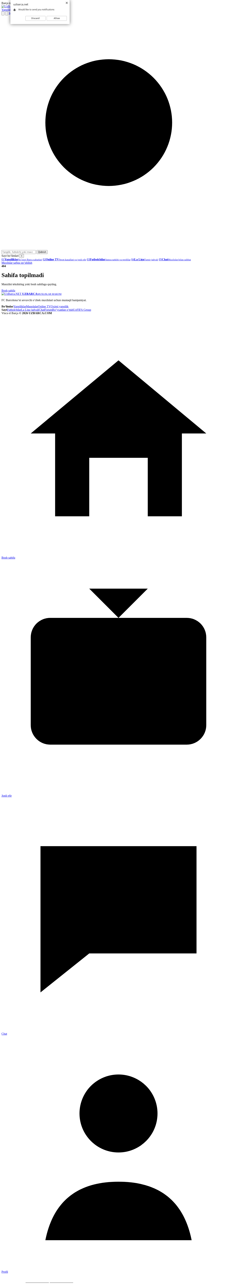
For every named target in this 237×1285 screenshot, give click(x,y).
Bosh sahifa (8, 290)
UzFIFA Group (82, 309)
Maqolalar (32, 306)
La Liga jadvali (30, 309)
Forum (48, 309)
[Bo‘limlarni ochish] (6, 13)
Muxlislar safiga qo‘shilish (16, 262)
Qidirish (42, 252)
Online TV (44, 306)
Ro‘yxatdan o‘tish (62, 309)
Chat (41, 309)
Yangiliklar (7, 9)
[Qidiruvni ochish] (2, 13)
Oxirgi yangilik (60, 306)
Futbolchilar (14, 309)
